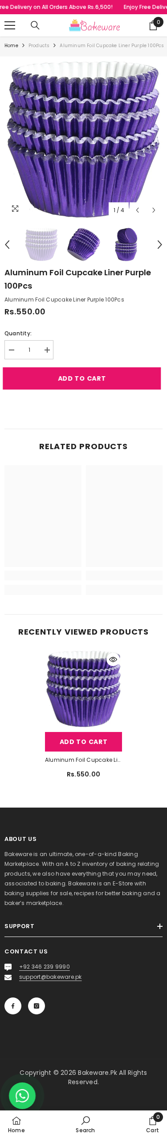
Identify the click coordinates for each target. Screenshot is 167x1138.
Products (39, 45)
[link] (42, 575)
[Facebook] (12, 1005)
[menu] (9, 25)
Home (11, 45)
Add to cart (85, 378)
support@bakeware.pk (50, 977)
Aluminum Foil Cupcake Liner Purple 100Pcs (83, 760)
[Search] (35, 25)
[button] (137, 210)
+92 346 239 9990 (44, 966)
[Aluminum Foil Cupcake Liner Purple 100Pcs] (83, 689)
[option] (83, 140)
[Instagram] (36, 1005)
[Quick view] (113, 659)
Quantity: (18, 333)
